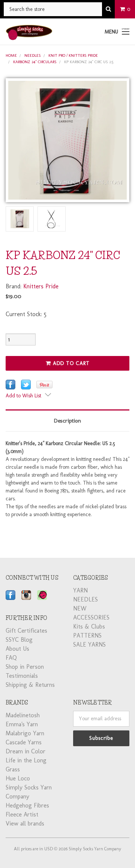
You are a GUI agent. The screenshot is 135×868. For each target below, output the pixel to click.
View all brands (25, 823)
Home (11, 55)
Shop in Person (25, 666)
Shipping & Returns (30, 684)
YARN (80, 590)
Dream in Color (25, 751)
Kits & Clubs (89, 626)
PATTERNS (87, 635)
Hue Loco (18, 778)
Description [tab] (67, 420)
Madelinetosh (23, 715)
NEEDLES (32, 55)
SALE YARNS (89, 644)
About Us (17, 648)
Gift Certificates (26, 630)
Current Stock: (26, 314)
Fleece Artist (22, 814)
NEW (80, 608)
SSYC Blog (19, 639)
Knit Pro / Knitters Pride (73, 55)
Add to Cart (70, 363)
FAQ (11, 657)
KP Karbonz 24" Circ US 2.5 (88, 61)
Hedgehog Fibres (27, 805)
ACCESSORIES (91, 617)
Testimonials (22, 675)
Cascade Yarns (24, 742)
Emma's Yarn (22, 724)
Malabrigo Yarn (25, 733)
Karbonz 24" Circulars (35, 61)
